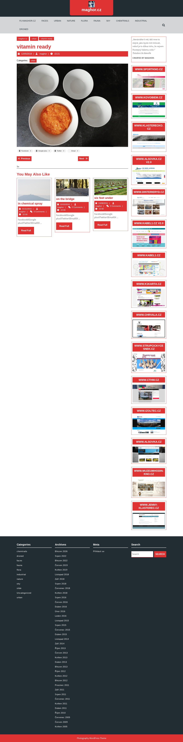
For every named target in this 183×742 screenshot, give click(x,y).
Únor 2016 (60, 611)
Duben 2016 (61, 607)
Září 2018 (59, 579)
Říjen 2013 (60, 648)
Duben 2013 (61, 662)
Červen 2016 (61, 602)
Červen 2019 (61, 565)
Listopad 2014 (62, 639)
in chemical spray (30, 203)
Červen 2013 (61, 653)
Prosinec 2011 (62, 685)
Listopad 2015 (62, 620)
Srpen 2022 (60, 556)
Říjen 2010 (60, 713)
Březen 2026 (61, 551)
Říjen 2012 (60, 671)
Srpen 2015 (60, 625)
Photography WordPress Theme (91, 738)
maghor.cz (91, 9)
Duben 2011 (61, 708)
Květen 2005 (61, 726)
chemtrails (122, 21)
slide (19, 588)
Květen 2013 (61, 657)
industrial (141, 21)
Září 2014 (59, 643)
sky (108, 21)
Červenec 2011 (62, 699)
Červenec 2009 (62, 717)
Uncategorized (24, 593)
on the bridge (65, 199)
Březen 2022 (61, 560)
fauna (97, 21)
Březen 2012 (61, 680)
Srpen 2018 (60, 584)
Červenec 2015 (62, 630)
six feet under (103, 198)
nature (71, 21)
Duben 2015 (61, 634)
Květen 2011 (61, 703)
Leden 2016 (60, 616)
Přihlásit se (98, 551)
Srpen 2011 (60, 694)
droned (23, 29)
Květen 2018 (61, 593)
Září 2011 (59, 690)
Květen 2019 (61, 570)
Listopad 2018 (62, 574)
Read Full (27, 231)
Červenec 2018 (62, 588)
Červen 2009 (61, 722)
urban (57, 21)
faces (45, 21)
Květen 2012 (61, 676)
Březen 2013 (61, 667)
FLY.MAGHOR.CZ (27, 21)
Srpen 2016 (60, 597)
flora (84, 21)
